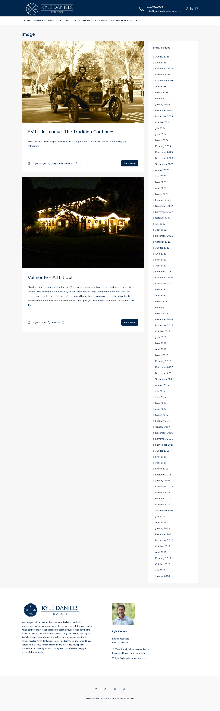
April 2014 (161, 522)
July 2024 (160, 128)
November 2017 (164, 373)
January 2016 (162, 480)
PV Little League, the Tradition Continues (71, 131)
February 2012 (163, 558)
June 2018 (160, 337)
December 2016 (164, 432)
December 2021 (164, 235)
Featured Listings (44, 20)
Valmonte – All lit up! (50, 277)
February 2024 (163, 146)
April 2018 (161, 349)
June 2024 (160, 134)
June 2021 (160, 253)
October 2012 (162, 546)
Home (27, 20)
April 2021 (161, 265)
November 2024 (164, 116)
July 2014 (160, 516)
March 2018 (162, 355)
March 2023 (162, 193)
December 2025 (164, 68)
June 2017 (160, 396)
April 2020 (161, 295)
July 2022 (160, 223)
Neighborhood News (63, 163)
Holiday (56, 322)
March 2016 (162, 468)
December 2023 (164, 152)
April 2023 (161, 187)
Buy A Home (101, 20)
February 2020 (163, 307)
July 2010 (160, 570)
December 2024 (164, 110)
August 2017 (162, 384)
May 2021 (161, 259)
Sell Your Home (82, 20)
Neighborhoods (120, 20)
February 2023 (163, 199)
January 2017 (162, 426)
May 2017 (161, 402)
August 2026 (162, 56)
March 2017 (162, 414)
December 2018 (164, 319)
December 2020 (164, 277)
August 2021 (162, 247)
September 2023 (164, 164)
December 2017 (164, 367)
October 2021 (162, 241)
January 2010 (162, 576)
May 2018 (161, 343)
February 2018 (163, 361)
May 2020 (161, 289)
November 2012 (164, 540)
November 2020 (164, 283)
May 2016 (161, 456)
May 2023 (161, 181)
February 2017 (163, 420)
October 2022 (162, 217)
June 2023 (160, 176)
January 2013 (162, 528)
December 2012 (164, 534)
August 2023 (162, 170)
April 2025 (161, 86)
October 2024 (162, 122)
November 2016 (164, 438)
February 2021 (163, 271)
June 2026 (160, 62)
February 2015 (163, 498)
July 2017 (160, 390)
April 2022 (161, 229)
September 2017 (164, 379)
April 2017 (161, 408)
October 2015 (162, 492)
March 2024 (162, 140)
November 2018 (164, 325)
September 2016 (164, 444)
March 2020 (162, 301)
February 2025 (163, 98)
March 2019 (162, 313)
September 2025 (164, 80)
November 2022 (164, 211)
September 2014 (164, 510)
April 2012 (161, 552)
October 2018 (162, 331)
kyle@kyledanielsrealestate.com (164, 11)
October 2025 (162, 74)
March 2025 (162, 92)
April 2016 (161, 462)
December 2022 (164, 205)
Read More (130, 163)
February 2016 (163, 474)
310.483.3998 (155, 6)
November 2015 (164, 486)
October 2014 (162, 504)
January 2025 (162, 104)
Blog (139, 20)
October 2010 (162, 564)
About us (64, 20)
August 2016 (162, 450)
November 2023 (164, 158)
